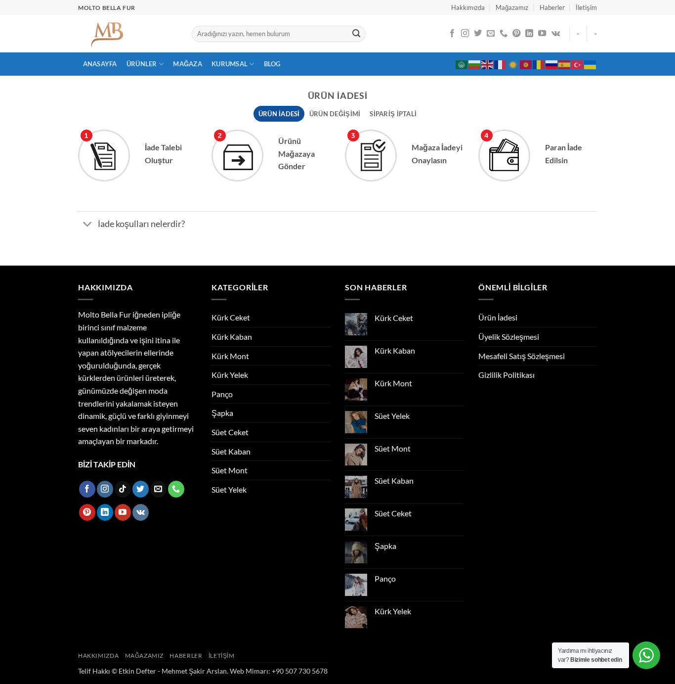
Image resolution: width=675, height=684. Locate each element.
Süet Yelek (229, 489)
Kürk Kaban (231, 336)
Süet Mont (229, 470)
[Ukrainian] (590, 64)
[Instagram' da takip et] (465, 33)
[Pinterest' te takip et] (516, 33)
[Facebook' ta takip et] (452, 33)
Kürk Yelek (229, 374)
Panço (222, 394)
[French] (500, 64)
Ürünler (142, 64)
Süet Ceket (230, 432)
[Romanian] (539, 64)
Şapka (222, 412)
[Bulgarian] (474, 64)
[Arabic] (462, 64)
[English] (487, 64)
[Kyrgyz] (526, 64)
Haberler (552, 7)
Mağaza (187, 64)
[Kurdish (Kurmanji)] (513, 64)
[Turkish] (577, 64)
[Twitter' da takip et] (478, 33)
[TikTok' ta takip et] (123, 489)
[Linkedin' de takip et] (529, 33)
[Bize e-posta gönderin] (491, 33)
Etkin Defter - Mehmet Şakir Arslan (173, 671)
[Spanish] (564, 64)
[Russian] (552, 64)
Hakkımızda (468, 7)
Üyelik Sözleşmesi (508, 336)
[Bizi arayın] (503, 33)
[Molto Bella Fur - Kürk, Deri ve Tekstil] (127, 33)
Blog (272, 64)
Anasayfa (100, 64)
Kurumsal (229, 64)
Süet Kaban (231, 451)
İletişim (586, 7)
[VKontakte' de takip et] (555, 33)
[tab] (278, 114)
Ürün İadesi (497, 317)
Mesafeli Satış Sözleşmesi (521, 356)
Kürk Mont (230, 356)
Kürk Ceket (230, 317)
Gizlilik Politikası (506, 374)
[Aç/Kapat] (87, 224)
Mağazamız (512, 7)
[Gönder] (356, 34)
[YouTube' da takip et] (542, 33)
